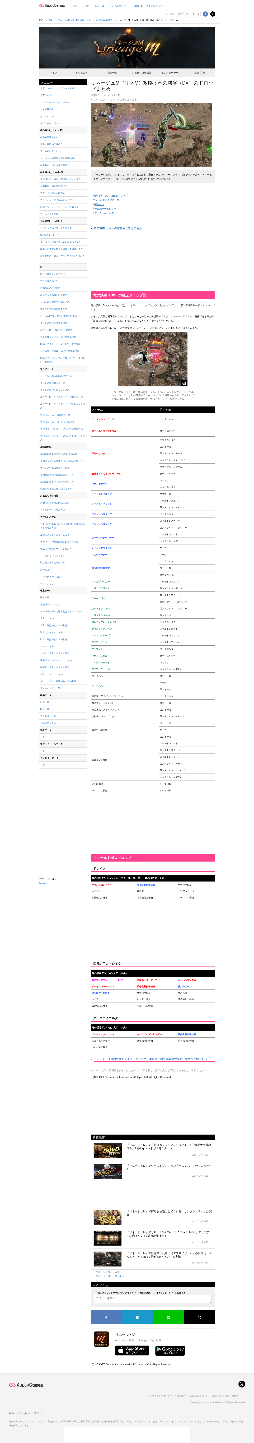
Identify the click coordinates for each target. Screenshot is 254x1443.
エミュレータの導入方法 (52, 509)
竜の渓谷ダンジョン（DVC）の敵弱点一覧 (61, 428)
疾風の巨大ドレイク (105, 208)
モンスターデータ (171, 72)
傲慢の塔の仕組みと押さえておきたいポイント (62, 257)
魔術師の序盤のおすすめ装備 (54, 667)
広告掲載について (199, 1395)
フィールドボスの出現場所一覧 (56, 375)
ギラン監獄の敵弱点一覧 (52, 382)
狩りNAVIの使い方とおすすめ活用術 (58, 315)
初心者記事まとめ (49, 137)
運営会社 (216, 1395)
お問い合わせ (231, 1395)
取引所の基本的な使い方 (52, 562)
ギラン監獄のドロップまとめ (54, 389)
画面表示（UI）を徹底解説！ (54, 165)
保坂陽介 (95, 95)
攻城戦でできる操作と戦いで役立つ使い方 (61, 460)
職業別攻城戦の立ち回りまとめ (56, 488)
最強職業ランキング (50, 604)
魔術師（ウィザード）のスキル (56, 660)
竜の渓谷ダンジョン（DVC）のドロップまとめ (62, 437)
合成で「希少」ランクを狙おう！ (57, 548)
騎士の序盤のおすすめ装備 (53, 639)
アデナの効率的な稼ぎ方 (52, 193)
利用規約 (181, 1395)
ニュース (99, 5)
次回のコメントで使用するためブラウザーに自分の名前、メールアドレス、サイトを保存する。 (142, 1292)
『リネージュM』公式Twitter (108, 1276)
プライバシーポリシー (161, 1395)
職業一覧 (112, 72)
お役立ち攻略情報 (141, 72)
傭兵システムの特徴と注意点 (54, 467)
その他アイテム (48, 723)
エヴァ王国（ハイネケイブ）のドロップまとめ (62, 405)
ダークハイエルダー (105, 213)
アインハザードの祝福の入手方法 (57, 200)
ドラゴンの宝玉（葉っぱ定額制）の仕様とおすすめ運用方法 (62, 525)
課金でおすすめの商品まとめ (54, 502)
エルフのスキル (48, 646)
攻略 (86, 5)
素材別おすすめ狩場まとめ (53, 308)
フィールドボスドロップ (106, 200)
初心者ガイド (83, 72)
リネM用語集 (46, 109)
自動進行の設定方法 (50, 287)
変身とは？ (45, 569)
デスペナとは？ (48, 583)
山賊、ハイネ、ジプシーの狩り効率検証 (60, 343)
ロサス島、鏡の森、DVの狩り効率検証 (59, 350)
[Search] (198, 14)
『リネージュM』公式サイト (108, 1271)
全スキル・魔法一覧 (50, 688)
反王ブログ (200, 72)
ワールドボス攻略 (49, 214)
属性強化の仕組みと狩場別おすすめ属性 (60, 179)
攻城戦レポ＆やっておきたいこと (57, 481)
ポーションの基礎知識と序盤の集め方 (59, 158)
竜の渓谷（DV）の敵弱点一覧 (55, 414)
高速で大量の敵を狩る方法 (53, 295)
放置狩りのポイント (50, 281)
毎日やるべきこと (49, 151)
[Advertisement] (153, 261)
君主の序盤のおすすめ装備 (53, 625)
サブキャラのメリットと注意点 (56, 228)
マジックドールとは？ (51, 576)
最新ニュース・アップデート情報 (57, 88)
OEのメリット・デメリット (54, 235)
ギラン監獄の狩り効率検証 (53, 322)
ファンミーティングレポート (54, 102)
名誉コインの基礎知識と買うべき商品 (59, 541)
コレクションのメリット (52, 555)
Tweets (43, 883)
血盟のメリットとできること (54, 534)
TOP (74, 5)
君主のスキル (47, 618)
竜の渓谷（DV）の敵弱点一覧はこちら (118, 228)
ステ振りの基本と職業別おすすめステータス (62, 611)
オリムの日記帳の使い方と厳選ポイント (60, 242)
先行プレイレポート (50, 123)
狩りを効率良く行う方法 (52, 274)
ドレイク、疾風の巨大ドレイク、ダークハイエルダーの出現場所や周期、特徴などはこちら (150, 1059)
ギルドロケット (154, 5)
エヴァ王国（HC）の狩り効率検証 (57, 329)
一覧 (42, 737)
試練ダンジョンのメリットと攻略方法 (59, 207)
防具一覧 (44, 709)
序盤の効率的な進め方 (51, 144)
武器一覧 (44, 702)
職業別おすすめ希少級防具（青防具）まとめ (62, 249)
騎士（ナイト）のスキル (52, 632)
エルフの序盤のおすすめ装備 (54, 653)
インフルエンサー (118, 5)
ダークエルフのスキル (51, 674)
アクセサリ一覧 (48, 716)
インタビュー (47, 116)
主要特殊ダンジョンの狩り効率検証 (58, 336)
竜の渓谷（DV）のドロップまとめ (57, 421)
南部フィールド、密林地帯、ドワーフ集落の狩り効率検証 (62, 359)
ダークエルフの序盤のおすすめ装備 (58, 681)
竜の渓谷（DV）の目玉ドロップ (110, 195)
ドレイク (99, 204)
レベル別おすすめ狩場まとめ (54, 301)
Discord (138, 5)
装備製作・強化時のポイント (54, 186)
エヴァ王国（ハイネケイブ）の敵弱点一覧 (61, 396)
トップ (53, 72)
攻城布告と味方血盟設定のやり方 (57, 474)
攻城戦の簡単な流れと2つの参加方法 (58, 453)
